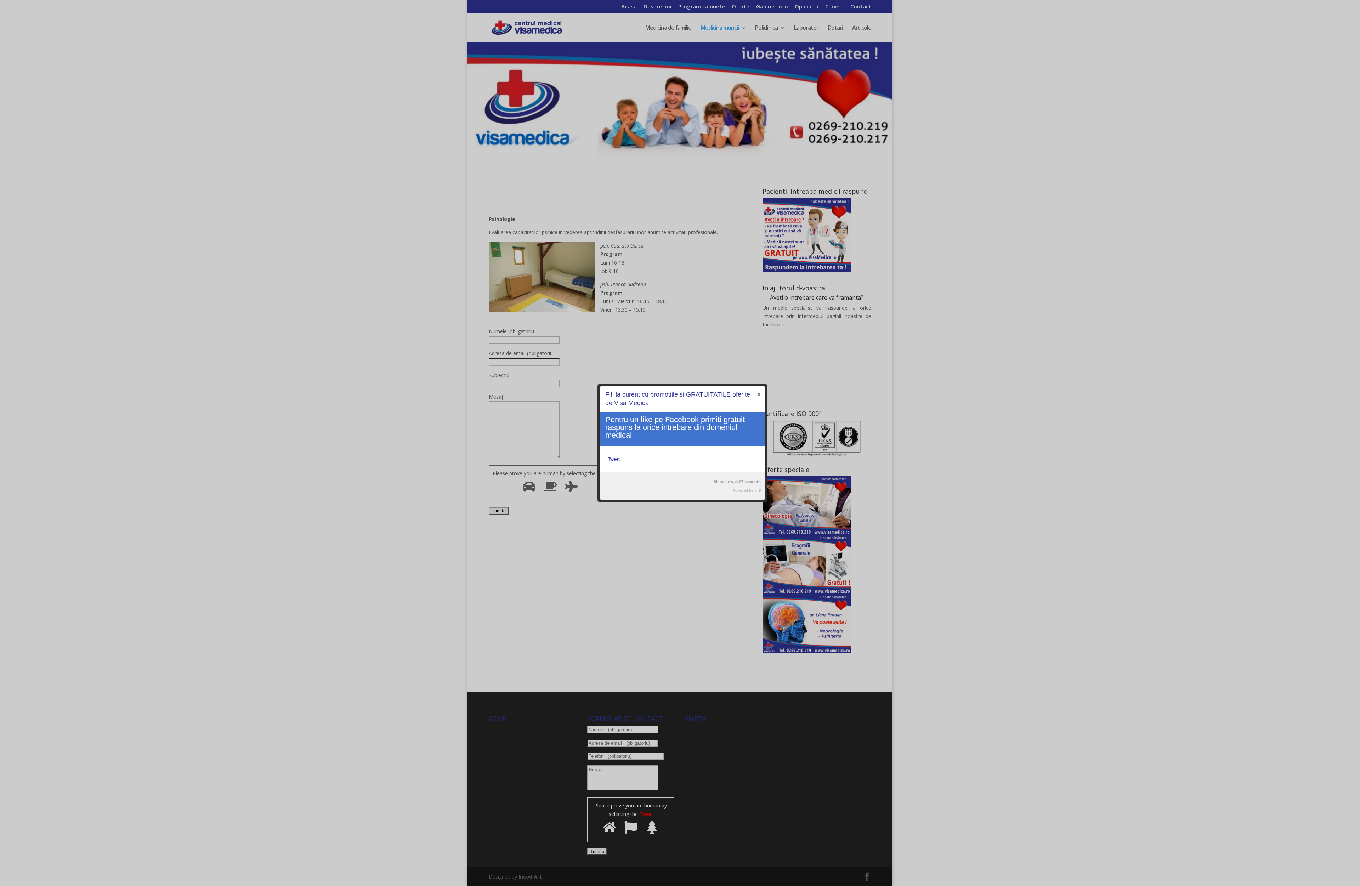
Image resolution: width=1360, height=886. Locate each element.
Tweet (614, 459)
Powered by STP (747, 490)
